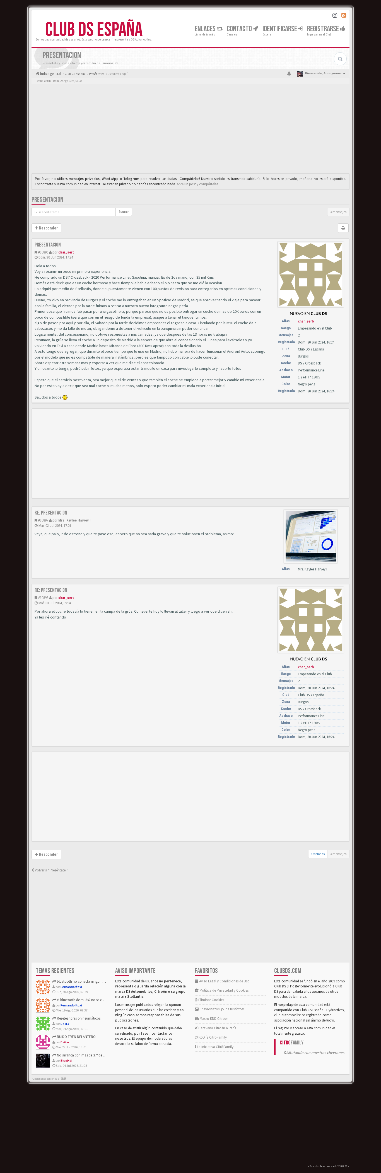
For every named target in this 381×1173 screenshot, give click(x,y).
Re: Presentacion (51, 513)
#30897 (43, 520)
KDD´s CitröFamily (212, 1037)
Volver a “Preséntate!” (51, 870)
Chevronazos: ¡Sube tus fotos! (221, 1009)
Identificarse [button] (280, 29)
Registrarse (323, 29)
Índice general (50, 73)
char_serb (66, 252)
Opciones (318, 854)
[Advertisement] (190, 130)
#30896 (43, 252)
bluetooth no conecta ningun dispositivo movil (92, 981)
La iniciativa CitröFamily (214, 1046)
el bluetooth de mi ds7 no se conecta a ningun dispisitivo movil (104, 999)
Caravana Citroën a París (216, 1028)
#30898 (43, 598)
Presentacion (47, 200)
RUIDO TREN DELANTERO (76, 1036)
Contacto (240, 29)
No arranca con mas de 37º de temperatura (89, 1055)
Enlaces (206, 29)
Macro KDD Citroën (213, 1018)
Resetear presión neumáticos (78, 1018)
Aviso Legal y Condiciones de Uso (224, 981)
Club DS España (94, 30)
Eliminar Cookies (210, 999)
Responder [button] (48, 228)
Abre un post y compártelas (197, 184)
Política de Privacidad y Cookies (224, 990)
